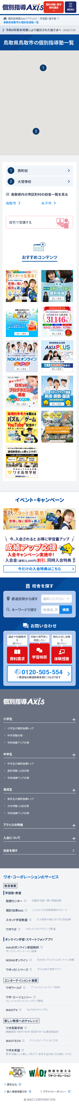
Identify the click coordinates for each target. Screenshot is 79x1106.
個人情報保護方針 (17, 1091)
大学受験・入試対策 (18, 806)
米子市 (46, 203)
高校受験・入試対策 (18, 770)
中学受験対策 (15, 735)
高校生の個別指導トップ (20, 798)
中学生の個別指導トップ (20, 763)
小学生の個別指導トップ (20, 728)
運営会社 (12, 1084)
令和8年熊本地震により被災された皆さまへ (40, 30)
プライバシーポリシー (54, 1091)
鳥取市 (11, 203)
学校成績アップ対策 (18, 742)
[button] (43, 67)
